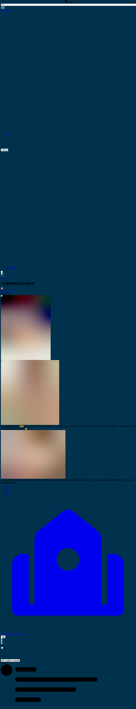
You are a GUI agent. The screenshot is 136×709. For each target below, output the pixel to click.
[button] (5, 10)
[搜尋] (3, 7)
